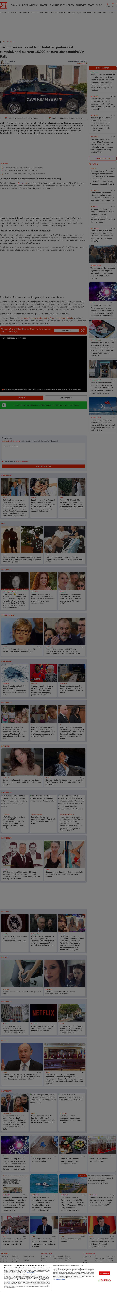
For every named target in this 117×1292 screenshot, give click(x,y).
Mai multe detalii (31, 1272)
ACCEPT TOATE (104, 1273)
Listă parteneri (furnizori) (59, 1279)
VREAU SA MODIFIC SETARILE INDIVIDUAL (104, 1280)
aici (9, 1282)
